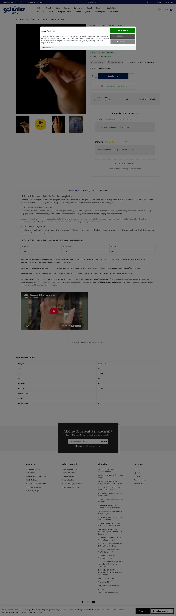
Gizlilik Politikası (47, 48)
